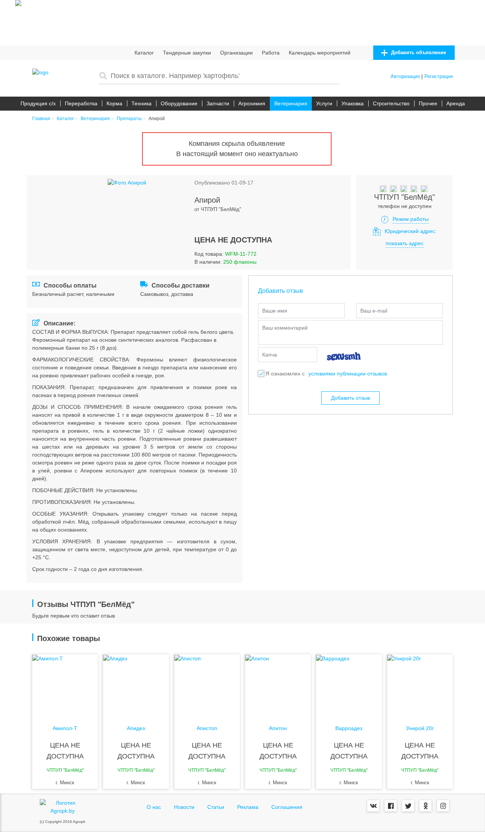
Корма (114, 103)
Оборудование (179, 103)
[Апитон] (278, 684)
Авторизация (405, 76)
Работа (271, 53)
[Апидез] (136, 684)
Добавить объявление (418, 52)
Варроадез (348, 728)
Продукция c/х (38, 103)
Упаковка (352, 103)
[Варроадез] (349, 684)
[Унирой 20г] (420, 684)
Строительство (391, 103)
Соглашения (286, 807)
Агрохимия (251, 103)
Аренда (455, 103)
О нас (154, 807)
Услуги (324, 103)
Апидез (136, 728)
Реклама (247, 807)
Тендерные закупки (187, 53)
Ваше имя (274, 311)
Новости (184, 807)
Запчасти (218, 103)
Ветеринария (290, 103)
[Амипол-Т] (65, 684)
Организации (236, 53)
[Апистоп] (207, 684)
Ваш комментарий (285, 328)
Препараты (129, 118)
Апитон (278, 728)
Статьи (215, 807)
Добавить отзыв (350, 398)
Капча (269, 355)
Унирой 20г (420, 728)
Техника (141, 103)
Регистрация (438, 76)
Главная (41, 118)
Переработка (81, 103)
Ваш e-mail (373, 311)
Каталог (144, 53)
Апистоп (207, 728)
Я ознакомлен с (285, 374)
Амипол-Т (65, 728)
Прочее (428, 103)
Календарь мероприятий (319, 53)
